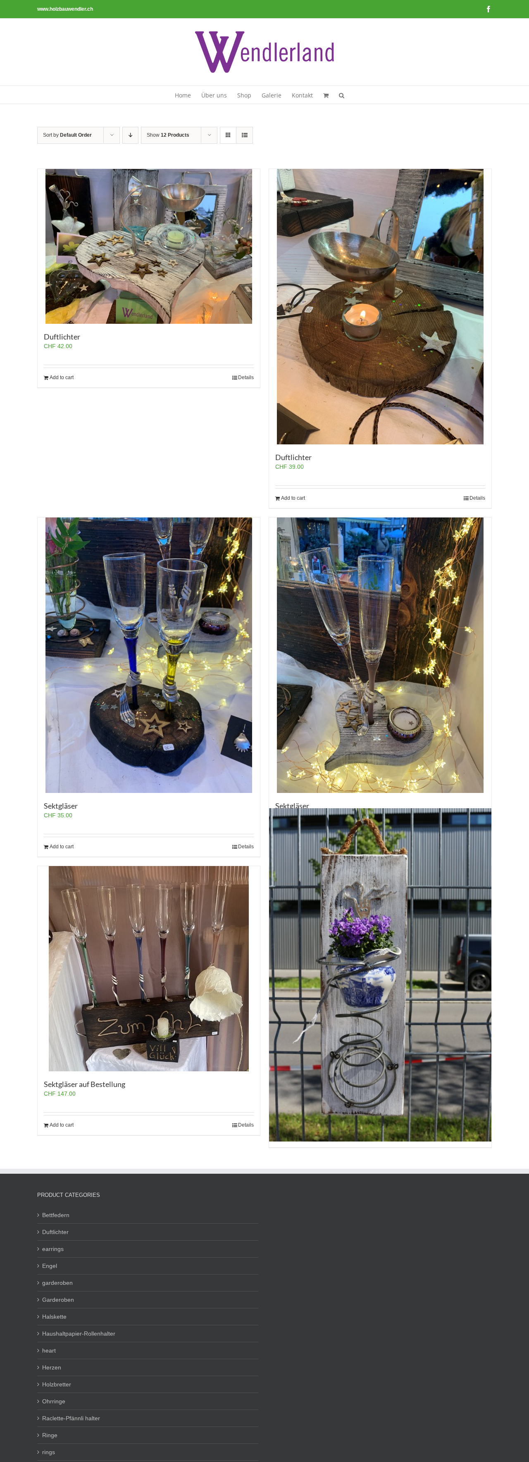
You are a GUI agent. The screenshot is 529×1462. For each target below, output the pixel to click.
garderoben (57, 1282)
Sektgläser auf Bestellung (84, 1084)
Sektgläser (61, 805)
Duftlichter (62, 336)
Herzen (51, 1367)
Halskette (54, 1316)
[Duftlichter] (149, 246)
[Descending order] (130, 135)
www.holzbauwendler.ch (65, 9)
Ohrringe (53, 1401)
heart (49, 1350)
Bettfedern (55, 1215)
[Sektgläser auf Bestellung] (149, 968)
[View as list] (244, 135)
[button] (341, 95)
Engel (49, 1266)
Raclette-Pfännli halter (71, 1418)
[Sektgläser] (149, 655)
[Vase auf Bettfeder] (380, 975)
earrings (53, 1249)
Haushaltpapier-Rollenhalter (78, 1333)
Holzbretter (56, 1384)
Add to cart (62, 377)
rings (48, 1452)
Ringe (49, 1435)
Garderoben (58, 1299)
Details (246, 377)
